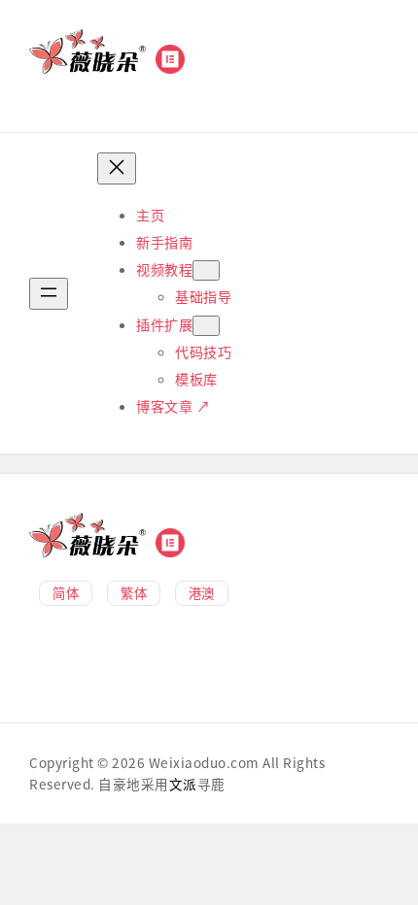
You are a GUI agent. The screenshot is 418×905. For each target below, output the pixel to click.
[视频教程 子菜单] (206, 270)
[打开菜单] (48, 294)
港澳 (202, 593)
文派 (183, 783)
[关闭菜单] (116, 168)
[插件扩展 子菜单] (206, 326)
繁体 (134, 593)
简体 (65, 593)
